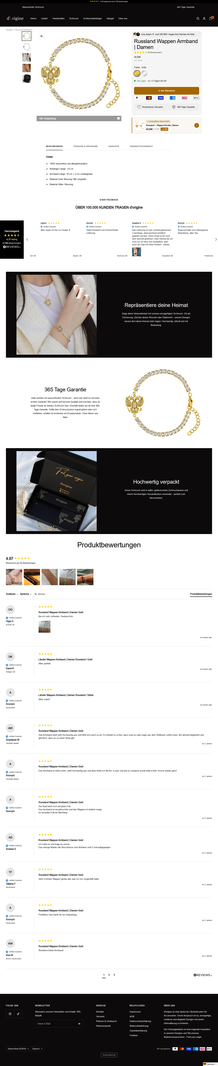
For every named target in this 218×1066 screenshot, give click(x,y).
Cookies (134, 1035)
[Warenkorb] (210, 18)
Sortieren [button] (11, 594)
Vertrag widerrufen (109, 1055)
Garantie (114, 146)
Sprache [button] (25, 594)
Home (33, 18)
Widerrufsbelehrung (139, 1026)
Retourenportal (103, 1026)
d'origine (9, 30)
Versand (100, 1016)
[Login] (204, 18)
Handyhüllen (58, 18)
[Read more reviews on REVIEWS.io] (12, 247)
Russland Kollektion (23, 30)
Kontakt (100, 1011)
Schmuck (74, 18)
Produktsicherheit (141, 146)
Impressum (135, 1011)
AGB (132, 1016)
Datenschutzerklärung (140, 1021)
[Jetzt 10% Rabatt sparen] (79, 1024)
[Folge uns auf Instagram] (10, 1014)
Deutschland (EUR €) (17, 1049)
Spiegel (110, 18)
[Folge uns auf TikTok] (18, 1014)
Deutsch (36, 1049)
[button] (27, 239)
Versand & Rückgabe (85, 146)
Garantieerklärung (138, 1030)
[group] (21, 558)
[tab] (201, 594)
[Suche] (198, 18)
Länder (44, 18)
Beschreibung (54, 146)
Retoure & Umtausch (106, 1021)
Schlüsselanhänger (92, 18)
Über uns (122, 18)
